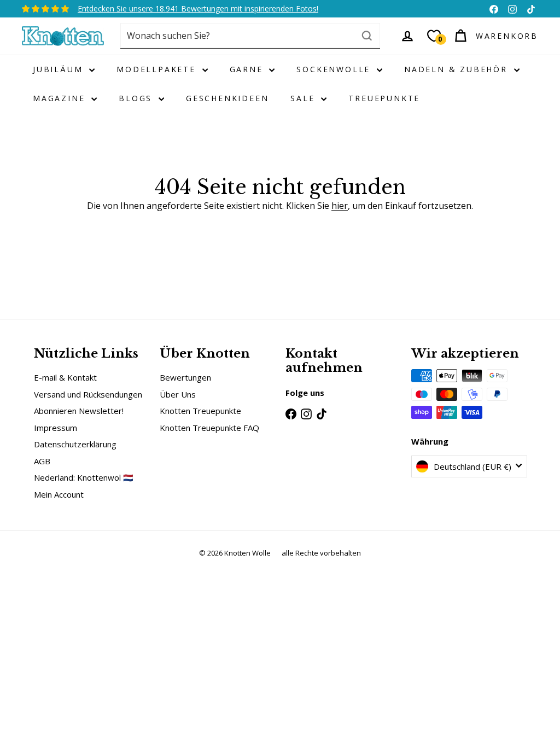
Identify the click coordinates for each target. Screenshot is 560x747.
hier (339, 206)
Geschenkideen (227, 98)
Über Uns (178, 394)
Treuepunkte (384, 98)
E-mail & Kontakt (65, 377)
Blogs (137, 98)
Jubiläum (59, 69)
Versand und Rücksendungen (88, 394)
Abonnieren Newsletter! (79, 410)
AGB (42, 461)
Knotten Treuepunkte (200, 410)
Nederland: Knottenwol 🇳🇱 (83, 477)
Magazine (61, 98)
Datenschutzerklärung (75, 444)
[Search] (367, 36)
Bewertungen (185, 377)
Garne (248, 69)
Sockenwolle (335, 69)
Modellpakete (157, 69)
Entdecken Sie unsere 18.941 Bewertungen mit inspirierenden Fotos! (198, 8)
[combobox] (250, 36)
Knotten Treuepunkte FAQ (209, 427)
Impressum (55, 427)
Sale (304, 98)
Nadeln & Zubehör (457, 69)
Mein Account (59, 494)
